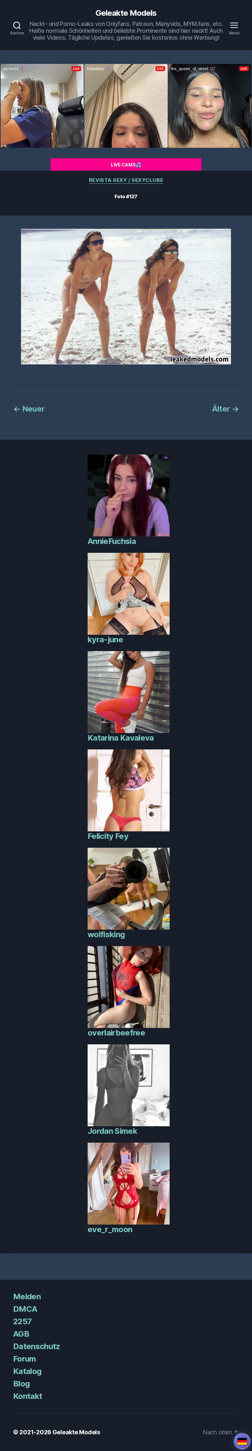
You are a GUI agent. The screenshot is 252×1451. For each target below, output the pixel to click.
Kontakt (27, 1396)
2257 (22, 1321)
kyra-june (105, 639)
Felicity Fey (108, 836)
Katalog (27, 1371)
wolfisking (106, 934)
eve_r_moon (110, 1229)
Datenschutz (36, 1346)
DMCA (25, 1309)
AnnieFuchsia (112, 541)
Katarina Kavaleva (121, 738)
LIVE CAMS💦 (126, 164)
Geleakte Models (126, 13)
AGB (21, 1334)
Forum (24, 1359)
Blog (21, 1383)
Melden (27, 1296)
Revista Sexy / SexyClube (126, 180)
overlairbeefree (116, 1032)
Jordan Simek (112, 1131)
